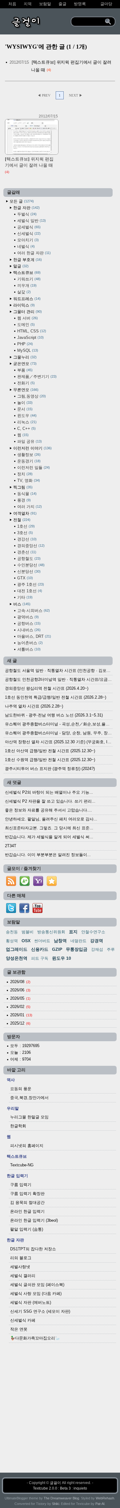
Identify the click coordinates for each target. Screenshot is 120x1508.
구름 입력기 (20, 1184)
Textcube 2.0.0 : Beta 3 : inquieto (60, 1488)
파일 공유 (29, 441)
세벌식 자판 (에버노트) (30, 1302)
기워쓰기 (28, 279)
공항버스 (28, 623)
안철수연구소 (93, 932)
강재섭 (97, 949)
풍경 (23, 500)
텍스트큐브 (26, 272)
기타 (24, 597)
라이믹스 (23, 305)
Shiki (55, 1504)
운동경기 (28, 461)
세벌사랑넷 (20, 1266)
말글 (20, 266)
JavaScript (29, 337)
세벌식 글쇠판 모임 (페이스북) (37, 1284)
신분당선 (28, 571)
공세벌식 (28, 227)
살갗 (23, 292)
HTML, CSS (31, 331)
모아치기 (27, 240)
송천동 (12, 932)
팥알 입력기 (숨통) (26, 1229)
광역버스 (27, 617)
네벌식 (25, 246)
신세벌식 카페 (22, 1320)
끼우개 (26, 285)
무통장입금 (76, 949)
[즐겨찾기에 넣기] (52, 886)
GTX (24, 578)
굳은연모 (24, 363)
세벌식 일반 (31, 220)
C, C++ (25, 428)
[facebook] (24, 911)
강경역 (96, 940)
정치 (24, 474)
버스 (21, 604)
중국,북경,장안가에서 (29, 1097)
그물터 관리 (27, 311)
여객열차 (24, 513)
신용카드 (39, 949)
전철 (21, 520)
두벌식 (26, 214)
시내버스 (28, 630)
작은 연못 (18, 1329)
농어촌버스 (29, 643)
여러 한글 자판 (33, 253)
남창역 (60, 940)
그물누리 (24, 357)
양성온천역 (16, 958)
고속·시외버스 (33, 610)
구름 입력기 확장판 (27, 1193)
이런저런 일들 (33, 467)
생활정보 (28, 454)
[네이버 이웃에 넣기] (25, 886)
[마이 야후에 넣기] (38, 886)
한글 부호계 (27, 259)
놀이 (24, 402)
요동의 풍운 (20, 1088)
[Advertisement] (60, 1413)
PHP (24, 344)
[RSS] (11, 886)
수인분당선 (30, 565)
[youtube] (37, 911)
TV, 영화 (28, 480)
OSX (26, 940)
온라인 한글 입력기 (27, 1211)
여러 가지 (29, 506)
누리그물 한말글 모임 (29, 1117)
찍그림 (22, 487)
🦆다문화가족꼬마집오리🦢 (35, 1338)
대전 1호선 (29, 591)
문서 (24, 409)
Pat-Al (99, 1504)
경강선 (26, 539)
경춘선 (26, 552)
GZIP (57, 949)
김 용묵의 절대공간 (27, 1202)
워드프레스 (26, 298)
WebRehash (105, 1498)
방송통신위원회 (51, 932)
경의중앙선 (30, 545)
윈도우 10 (61, 958)
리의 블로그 (20, 1258)
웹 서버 (27, 318)
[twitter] (11, 911)
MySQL (27, 350)
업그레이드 (16, 949)
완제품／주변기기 (36, 376)
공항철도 (28, 558)
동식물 (26, 493)
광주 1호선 (30, 584)
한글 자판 (25, 207)
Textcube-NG (22, 1165)
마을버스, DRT (33, 636)
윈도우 (26, 415)
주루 (111, 949)
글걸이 (55, 1483)
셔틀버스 (28, 649)
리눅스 (26, 422)
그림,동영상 (31, 396)
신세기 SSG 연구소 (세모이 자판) (40, 1311)
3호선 (24, 532)
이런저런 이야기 (31, 448)
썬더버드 (42, 941)
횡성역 (12, 941)
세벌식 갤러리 (22, 1275)
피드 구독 (39, 958)
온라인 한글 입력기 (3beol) (34, 1220)
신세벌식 (28, 233)
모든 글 (21, 201)
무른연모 (25, 389)
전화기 (25, 383)
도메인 (25, 324)
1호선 (25, 526)
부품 (24, 370)
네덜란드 (78, 941)
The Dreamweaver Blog (61, 1498)
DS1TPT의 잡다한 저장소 (33, 1249)
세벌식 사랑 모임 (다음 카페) (36, 1293)
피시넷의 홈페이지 (26, 1145)
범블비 (28, 932)
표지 (73, 931)
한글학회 (18, 1126)
